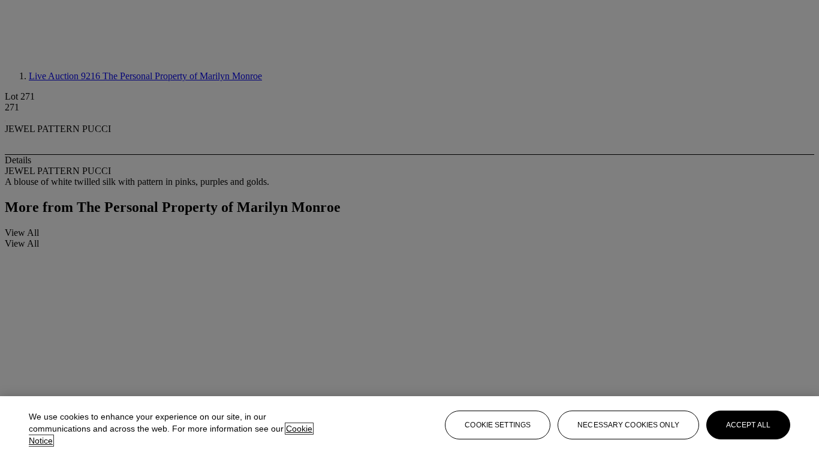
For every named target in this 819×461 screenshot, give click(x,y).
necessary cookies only (628, 425)
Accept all (748, 425)
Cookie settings (498, 425)
